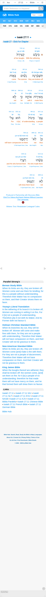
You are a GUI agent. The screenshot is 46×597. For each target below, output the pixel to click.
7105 (21, 48)
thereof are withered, (29, 370)
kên (41, 136)
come (12, 291)
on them (30, 339)
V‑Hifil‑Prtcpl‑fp (38, 103)
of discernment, (34, 354)
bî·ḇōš (37, 51)
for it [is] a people (26, 376)
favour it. (21, 320)
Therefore (7, 296)
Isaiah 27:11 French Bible (16, 404)
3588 (19, 90)
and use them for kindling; (28, 291)
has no (26, 296)
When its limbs (9, 288)
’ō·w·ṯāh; (28, 93)
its (9, 328)
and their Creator (19, 299)
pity (13, 318)
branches (15, 328)
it (2, 315)
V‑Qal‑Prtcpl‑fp (11, 82)
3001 (36, 48)
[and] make (21, 352)
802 (24, 69)
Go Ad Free (4, 592)
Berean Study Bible (12, 285)
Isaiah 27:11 (8, 393)
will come (25, 330)
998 (32, 111)
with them (11, 333)
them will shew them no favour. (28, 384)
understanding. (31, 294)
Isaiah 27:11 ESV (22, 396)
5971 (39, 111)
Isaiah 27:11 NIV (23, 393)
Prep (12, 124)
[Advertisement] (23, 258)
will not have (29, 357)
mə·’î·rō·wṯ (38, 93)
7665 (39, 69)
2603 (31, 175)
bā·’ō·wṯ (13, 72)
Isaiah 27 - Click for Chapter (16, 41)
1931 (16, 111)
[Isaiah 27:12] (43, 274)
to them (32, 342)
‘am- (41, 114)
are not (28, 333)
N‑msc (41, 124)
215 (40, 90)
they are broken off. (33, 288)
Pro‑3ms (17, 124)
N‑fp (25, 82)
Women (6, 291)
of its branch (23, 309)
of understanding (27, 315)
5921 (10, 111)
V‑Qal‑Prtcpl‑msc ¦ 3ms (36, 166)
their (33, 336)
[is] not (6, 315)
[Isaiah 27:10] (3, 274)
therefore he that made (27, 378)
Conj (21, 103)
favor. (5, 302)
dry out (24, 328)
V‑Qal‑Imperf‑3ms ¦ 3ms (27, 187)
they (22, 333)
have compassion (17, 339)
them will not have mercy (14, 381)
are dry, (20, 288)
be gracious (22, 342)
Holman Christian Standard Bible (19, 325)
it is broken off (36, 309)
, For (40, 312)
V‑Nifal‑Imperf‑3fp (38, 82)
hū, (19, 114)
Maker (39, 336)
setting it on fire (30, 312)
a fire (29, 352)
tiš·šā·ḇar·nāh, (37, 72)
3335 (22, 154)
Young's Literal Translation (15, 307)
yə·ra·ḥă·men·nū (21, 136)
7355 (24, 132)
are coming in (16, 312)
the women (26, 373)
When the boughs (10, 370)
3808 (12, 90)
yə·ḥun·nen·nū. (28, 178)
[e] (39, 48)
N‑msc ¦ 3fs (21, 61)
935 (13, 69)
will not (5, 339)
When (5, 328)
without (20, 294)
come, (35, 373)
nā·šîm (24, 72)
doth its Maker (27, 318)
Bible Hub (7, 411)
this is (5, 294)
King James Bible (11, 367)
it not (18, 318)
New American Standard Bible (17, 346)
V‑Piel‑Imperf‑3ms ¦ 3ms (21, 145)
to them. (21, 363)
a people (12, 294)
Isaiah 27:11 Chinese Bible (30, 401)
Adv (42, 145)
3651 (39, 132)
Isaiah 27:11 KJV (18, 399)
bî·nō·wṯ (31, 114)
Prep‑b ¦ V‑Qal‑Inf (34, 61)
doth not (13, 320)
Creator (5, 342)
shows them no (35, 299)
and (37, 339)
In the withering (9, 309)
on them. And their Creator (26, 360)
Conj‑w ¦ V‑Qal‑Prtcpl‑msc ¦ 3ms (16, 166)
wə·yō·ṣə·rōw (20, 157)
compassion (8, 360)
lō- (35, 136)
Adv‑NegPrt (12, 103)
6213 (39, 154)
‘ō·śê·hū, (39, 157)
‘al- (12, 114)
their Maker (17, 296)
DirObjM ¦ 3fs (28, 103)
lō (15, 93)
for (42, 291)
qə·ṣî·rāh (20, 51)
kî (22, 93)
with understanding (11, 336)
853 (29, 90)
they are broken (31, 349)
